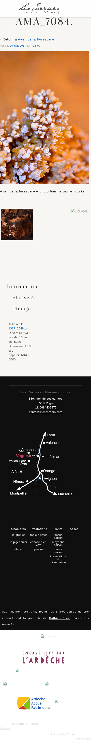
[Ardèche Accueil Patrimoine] (35, 704)
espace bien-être (39, 543)
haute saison (58, 550)
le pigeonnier (18, 542)
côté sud (18, 549)
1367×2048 (16, 328)
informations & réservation (58, 559)
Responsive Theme (63, 734)
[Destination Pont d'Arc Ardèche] (45, 674)
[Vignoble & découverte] (65, 704)
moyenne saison (58, 543)
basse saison (58, 536)
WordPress (83, 738)
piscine (39, 549)
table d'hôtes (38, 534)
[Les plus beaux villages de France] (24, 687)
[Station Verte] (66, 687)
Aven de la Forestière (36, 39)
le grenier (18, 534)
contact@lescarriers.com (45, 412)
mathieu (35, 45)
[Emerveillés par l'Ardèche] (46, 658)
